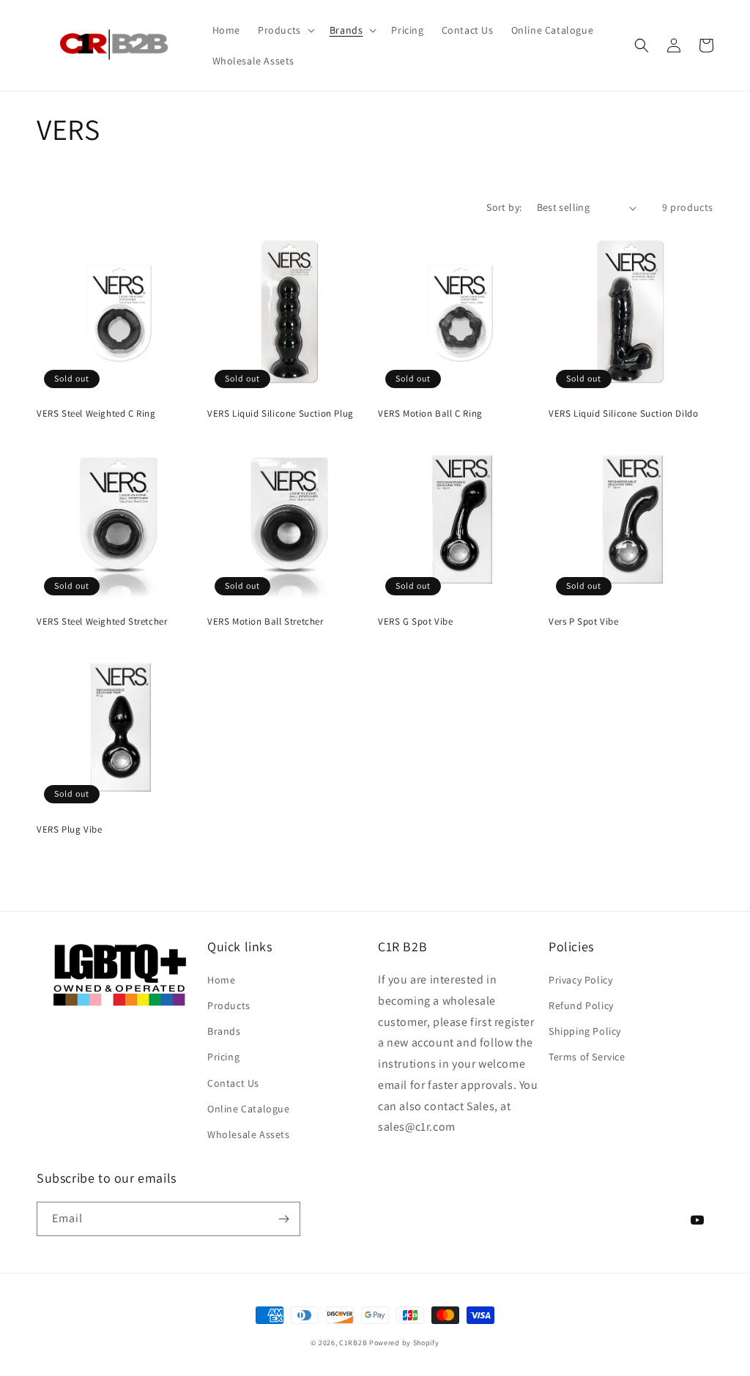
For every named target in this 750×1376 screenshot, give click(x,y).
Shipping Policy (585, 1031)
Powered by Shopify (404, 1342)
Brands (224, 1031)
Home (221, 979)
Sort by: (503, 207)
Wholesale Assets (248, 1134)
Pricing (223, 1056)
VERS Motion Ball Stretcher (265, 622)
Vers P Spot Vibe (584, 622)
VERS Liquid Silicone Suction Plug (280, 414)
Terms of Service (587, 1056)
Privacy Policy (580, 979)
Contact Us (233, 1083)
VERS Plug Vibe (69, 830)
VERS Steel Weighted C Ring (96, 414)
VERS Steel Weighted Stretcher (102, 622)
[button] (285, 30)
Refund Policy (581, 1005)
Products (228, 1005)
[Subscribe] (283, 1219)
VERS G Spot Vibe (415, 622)
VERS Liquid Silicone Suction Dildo (623, 414)
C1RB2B (353, 1342)
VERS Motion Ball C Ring (430, 414)
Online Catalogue (248, 1108)
